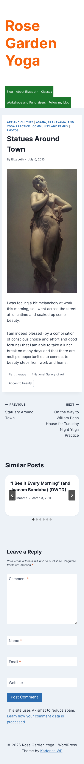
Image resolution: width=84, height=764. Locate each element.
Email (15, 661)
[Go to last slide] (12, 495)
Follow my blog (59, 102)
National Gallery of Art (48, 374)
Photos (13, 130)
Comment (19, 579)
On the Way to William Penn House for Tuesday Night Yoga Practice (62, 420)
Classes (46, 91)
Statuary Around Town (19, 411)
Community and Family (50, 126)
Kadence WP (51, 751)
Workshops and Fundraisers (26, 102)
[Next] (71, 495)
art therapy (17, 374)
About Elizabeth (27, 91)
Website (16, 683)
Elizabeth (17, 159)
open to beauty (20, 383)
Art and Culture (20, 122)
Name (15, 640)
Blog (10, 91)
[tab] (33, 519)
